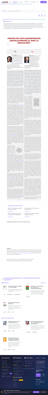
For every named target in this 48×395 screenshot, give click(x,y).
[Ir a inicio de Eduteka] (4, 2)
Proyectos (6, 365)
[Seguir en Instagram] (39, 382)
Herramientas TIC (7, 367)
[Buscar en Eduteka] (38, 2)
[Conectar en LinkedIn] (43, 382)
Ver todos (43, 282)
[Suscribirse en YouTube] (41, 382)
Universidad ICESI (29, 368)
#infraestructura (9, 294)
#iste (5, 349)
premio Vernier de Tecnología (17, 62)
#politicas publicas (17, 294)
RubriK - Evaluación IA (17, 365)
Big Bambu (12, 156)
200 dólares (13, 135)
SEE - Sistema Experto (7, 373)
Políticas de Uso (29, 363)
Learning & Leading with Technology (24, 252)
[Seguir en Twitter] (37, 384)
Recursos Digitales (7, 376)
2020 (16, 386)
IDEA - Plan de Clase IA (18, 361)
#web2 (14, 349)
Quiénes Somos (29, 360)
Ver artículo (10, 211)
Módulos (5, 363)
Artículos (5, 360)
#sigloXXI (9, 349)
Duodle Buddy (12, 177)
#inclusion (28, 296)
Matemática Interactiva (5, 370)
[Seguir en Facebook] (37, 382)
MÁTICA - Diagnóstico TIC (18, 374)
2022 (16, 382)
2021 (15, 384)
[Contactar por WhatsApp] (39, 384)
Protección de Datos (29, 366)
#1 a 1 (4, 294)
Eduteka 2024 (18, 380)
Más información (6, 393)
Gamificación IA (18, 371)
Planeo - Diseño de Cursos (18, 368)
